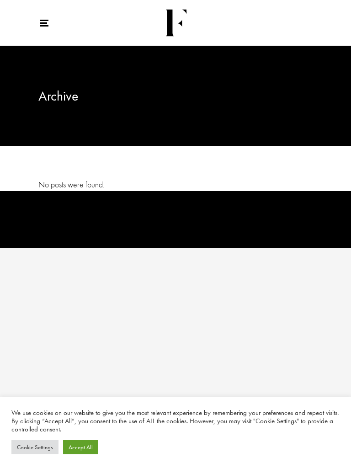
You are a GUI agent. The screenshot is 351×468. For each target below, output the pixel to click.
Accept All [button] (81, 447)
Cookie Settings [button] (35, 447)
